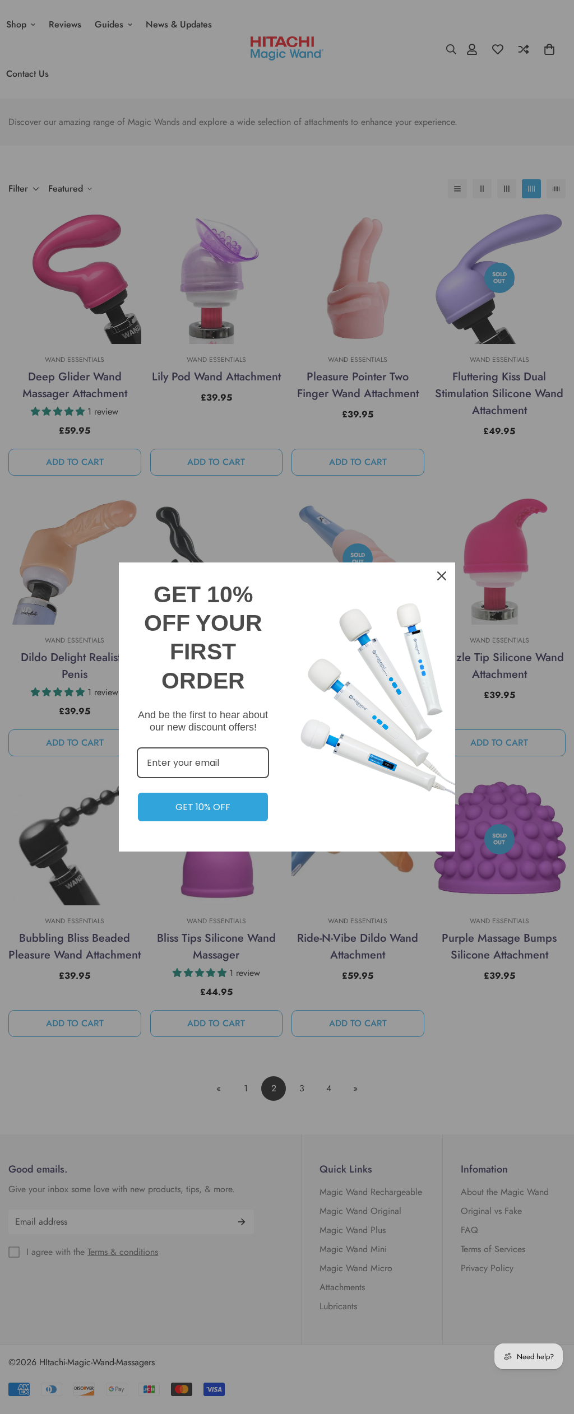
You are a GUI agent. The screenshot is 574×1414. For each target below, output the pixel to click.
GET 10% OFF (202, 807)
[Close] (441, 575)
